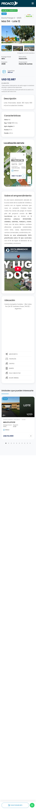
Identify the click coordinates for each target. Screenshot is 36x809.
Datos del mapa (22, 185)
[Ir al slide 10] (30, 443)
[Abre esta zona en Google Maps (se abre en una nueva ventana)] (7, 185)
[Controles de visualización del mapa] (29, 171)
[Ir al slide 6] (19, 443)
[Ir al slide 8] (24, 443)
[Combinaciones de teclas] (17, 185)
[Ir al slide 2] (8, 443)
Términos (29, 185)
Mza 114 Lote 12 (17, 160)
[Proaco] (9, 3)
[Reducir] (29, 182)
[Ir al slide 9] (27, 443)
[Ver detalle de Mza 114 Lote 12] (24, 176)
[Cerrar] (23, 155)
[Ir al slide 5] (16, 443)
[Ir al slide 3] (11, 443)
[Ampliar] (29, 178)
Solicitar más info (15, 805)
